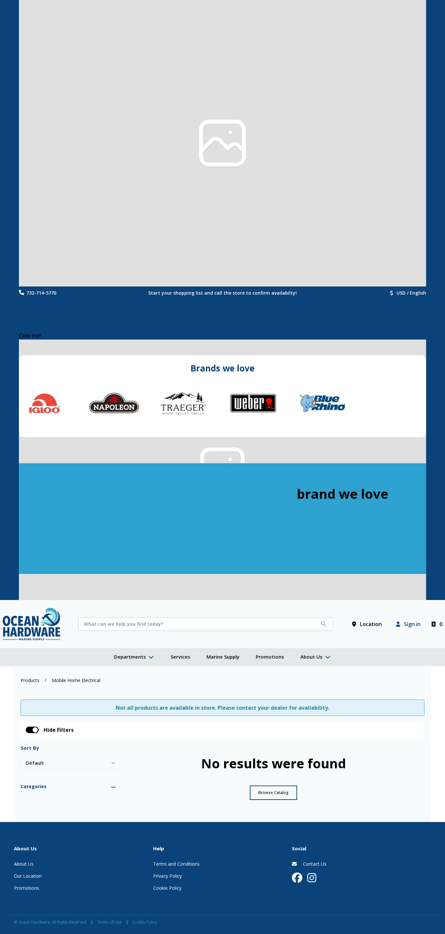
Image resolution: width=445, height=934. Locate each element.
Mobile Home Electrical (76, 680)
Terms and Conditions (176, 864)
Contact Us (314, 864)
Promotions (26, 888)
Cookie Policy (167, 888)
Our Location (28, 876)
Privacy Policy (167, 876)
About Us (24, 864)
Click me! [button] (30, 335)
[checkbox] (32, 730)
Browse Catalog (273, 792)
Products (30, 680)
